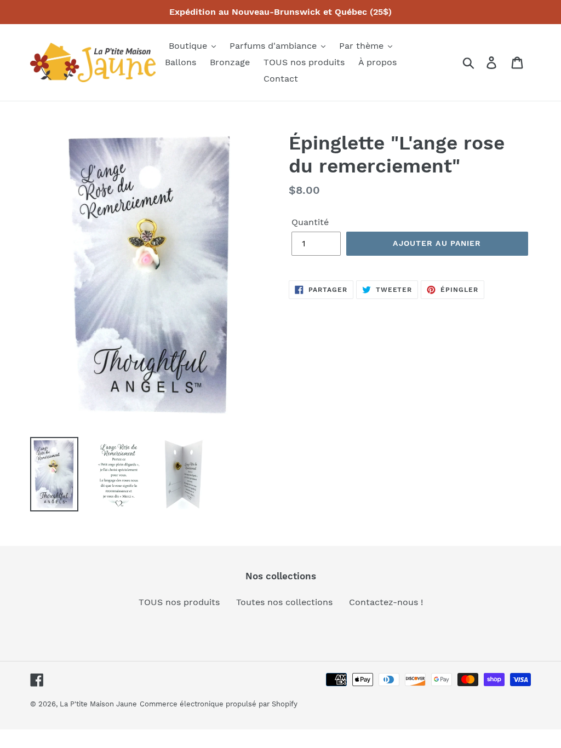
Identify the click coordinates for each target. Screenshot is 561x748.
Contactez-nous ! (386, 602)
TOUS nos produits (179, 602)
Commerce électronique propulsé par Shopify (218, 704)
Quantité (310, 222)
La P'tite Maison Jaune (98, 704)
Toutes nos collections (284, 602)
